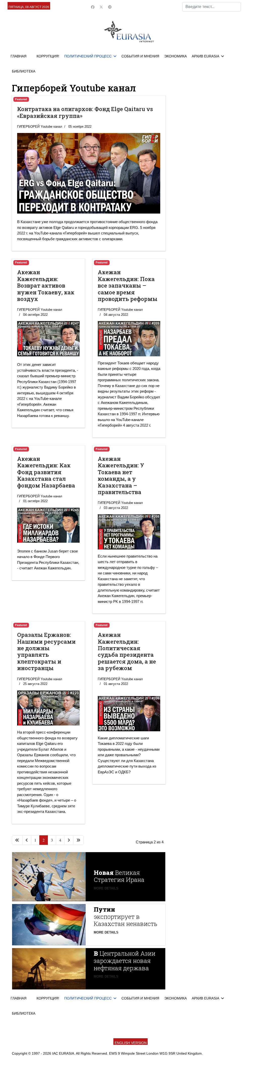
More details (106, 888)
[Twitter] (101, 7)
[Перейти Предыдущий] (26, 840)
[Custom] (110, 7)
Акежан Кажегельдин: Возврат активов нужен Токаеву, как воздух (45, 285)
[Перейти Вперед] (68, 840)
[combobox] (211, 7)
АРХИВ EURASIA (205, 56)
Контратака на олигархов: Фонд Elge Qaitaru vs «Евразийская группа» (85, 112)
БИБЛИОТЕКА (23, 71)
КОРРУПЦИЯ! (48, 56)
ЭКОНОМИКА (175, 56)
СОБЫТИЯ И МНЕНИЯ (140, 56)
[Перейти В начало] (17, 840)
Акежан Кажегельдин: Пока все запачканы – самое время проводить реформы (127, 285)
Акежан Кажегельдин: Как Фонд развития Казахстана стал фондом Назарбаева (46, 472)
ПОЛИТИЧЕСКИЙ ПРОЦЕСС (88, 56)
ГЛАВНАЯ (18, 56)
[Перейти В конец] (78, 840)
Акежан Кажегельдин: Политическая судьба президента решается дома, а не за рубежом (127, 651)
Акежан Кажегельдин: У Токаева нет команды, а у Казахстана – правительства (121, 475)
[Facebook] (92, 7)
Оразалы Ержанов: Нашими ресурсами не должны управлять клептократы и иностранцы (46, 651)
